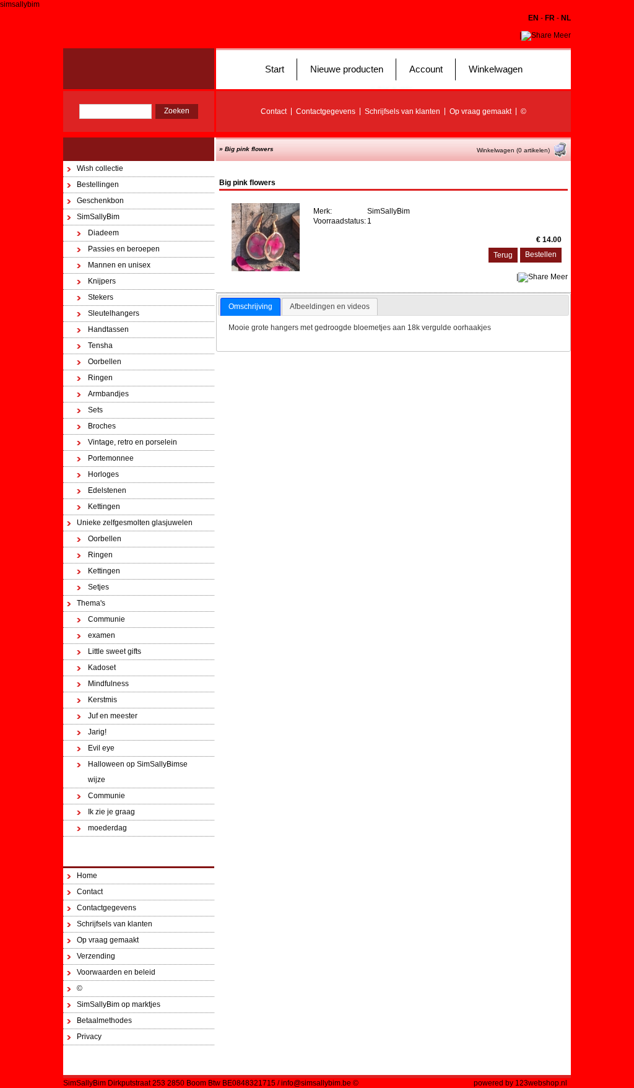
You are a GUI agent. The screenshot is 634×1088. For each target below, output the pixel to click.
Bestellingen (98, 184)
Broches (102, 426)
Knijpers (102, 281)
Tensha (100, 345)
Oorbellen (104, 361)
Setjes (98, 587)
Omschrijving (250, 306)
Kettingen (104, 506)
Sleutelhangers (113, 313)
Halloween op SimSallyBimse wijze (138, 772)
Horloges (103, 474)
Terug (503, 255)
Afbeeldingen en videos (330, 306)
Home (87, 875)
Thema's (91, 603)
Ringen (100, 377)
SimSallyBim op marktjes (118, 1004)
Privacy (89, 1036)
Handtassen (108, 329)
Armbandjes (108, 394)
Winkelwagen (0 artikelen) (513, 150)
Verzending (96, 956)
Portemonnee (111, 458)
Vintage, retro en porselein (132, 442)
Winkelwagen (496, 69)
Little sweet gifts (114, 651)
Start (274, 69)
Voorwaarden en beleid (116, 972)
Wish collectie (100, 168)
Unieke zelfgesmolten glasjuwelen (135, 522)
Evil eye (101, 748)
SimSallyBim (98, 216)
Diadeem (103, 232)
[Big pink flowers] (266, 268)
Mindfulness (108, 683)
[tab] (250, 307)
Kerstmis (102, 699)
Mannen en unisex (119, 265)
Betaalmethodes (104, 1020)
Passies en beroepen (124, 249)
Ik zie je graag (111, 811)
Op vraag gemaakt (480, 111)
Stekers (100, 297)
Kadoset (102, 667)
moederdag (107, 828)
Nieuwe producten (346, 69)
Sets (95, 410)
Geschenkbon (100, 200)
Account (426, 69)
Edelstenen (107, 490)
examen (101, 635)
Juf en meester (112, 716)
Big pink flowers (249, 149)
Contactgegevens (325, 111)
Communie (106, 619)
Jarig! (97, 732)
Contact (274, 111)
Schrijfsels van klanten (402, 111)
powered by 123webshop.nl (520, 1083)
